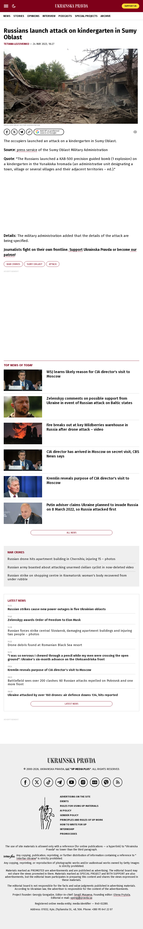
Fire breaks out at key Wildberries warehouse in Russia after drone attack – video (87, 427)
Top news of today (18, 365)
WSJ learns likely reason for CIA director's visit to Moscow (88, 374)
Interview (48, 16)
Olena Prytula (121, 894)
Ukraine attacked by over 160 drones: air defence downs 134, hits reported (63, 695)
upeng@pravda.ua (81, 897)
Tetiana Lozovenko (17, 44)
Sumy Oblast (34, 264)
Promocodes (68, 833)
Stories (18, 16)
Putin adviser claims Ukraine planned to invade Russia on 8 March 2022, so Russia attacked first (92, 507)
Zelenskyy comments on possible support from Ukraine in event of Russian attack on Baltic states (89, 400)
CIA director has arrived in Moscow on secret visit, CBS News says (93, 453)
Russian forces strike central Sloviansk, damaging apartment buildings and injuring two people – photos (70, 632)
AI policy (65, 810)
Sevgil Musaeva (83, 894)
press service (26, 150)
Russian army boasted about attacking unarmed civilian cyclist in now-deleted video (70, 567)
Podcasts (65, 16)
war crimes (13, 264)
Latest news (17, 600)
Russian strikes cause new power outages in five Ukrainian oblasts (57, 609)
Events (64, 801)
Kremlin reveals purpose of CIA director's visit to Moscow (88, 480)
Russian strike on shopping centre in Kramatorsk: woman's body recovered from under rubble (67, 577)
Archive (106, 16)
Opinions (33, 16)
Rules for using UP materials (79, 806)
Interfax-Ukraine (26, 858)
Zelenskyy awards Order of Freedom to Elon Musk (44, 620)
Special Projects (86, 16)
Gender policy (69, 815)
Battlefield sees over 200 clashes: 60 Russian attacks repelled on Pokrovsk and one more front (70, 682)
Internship (67, 829)
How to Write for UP (73, 824)
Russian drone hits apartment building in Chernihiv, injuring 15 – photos (61, 559)
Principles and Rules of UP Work (81, 819)
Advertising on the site (75, 796)
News (6, 16)
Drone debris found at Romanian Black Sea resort (45, 645)
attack (53, 264)
